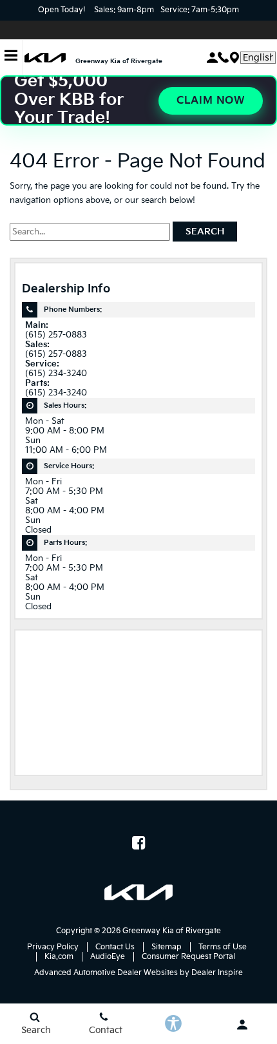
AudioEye (107, 957)
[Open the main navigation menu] (11, 57)
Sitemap (166, 947)
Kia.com (58, 957)
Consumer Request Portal (188, 957)
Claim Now (211, 101)
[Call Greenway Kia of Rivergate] (223, 57)
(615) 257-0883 (56, 335)
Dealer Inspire (217, 973)
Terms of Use (222, 947)
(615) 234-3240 (56, 374)
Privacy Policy (53, 947)
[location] (234, 58)
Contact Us (115, 947)
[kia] (45, 57)
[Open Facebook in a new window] (138, 842)
